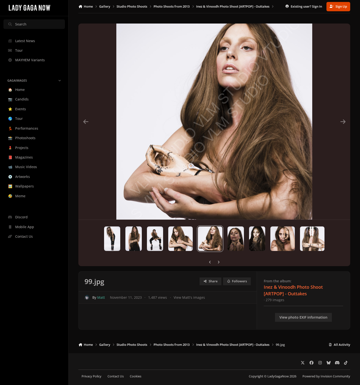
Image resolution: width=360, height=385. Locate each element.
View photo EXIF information (303, 317)
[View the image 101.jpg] (257, 238)
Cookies (135, 376)
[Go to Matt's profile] (87, 297)
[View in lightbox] (214, 122)
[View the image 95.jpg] (112, 238)
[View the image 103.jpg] (312, 238)
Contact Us (116, 376)
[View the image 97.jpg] (155, 238)
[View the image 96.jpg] (133, 238)
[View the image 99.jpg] (210, 238)
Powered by (326, 376)
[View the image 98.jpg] (180, 238)
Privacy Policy (91, 376)
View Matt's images (189, 297)
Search (20, 24)
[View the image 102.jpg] (282, 238)
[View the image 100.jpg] (236, 238)
